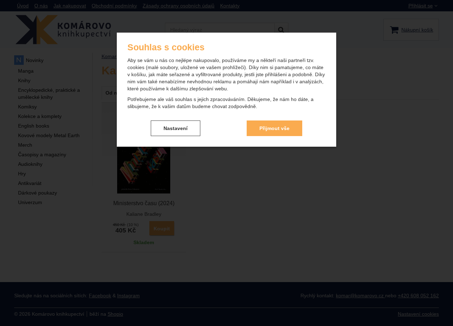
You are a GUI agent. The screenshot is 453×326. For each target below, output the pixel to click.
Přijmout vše (274, 128)
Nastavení (176, 128)
